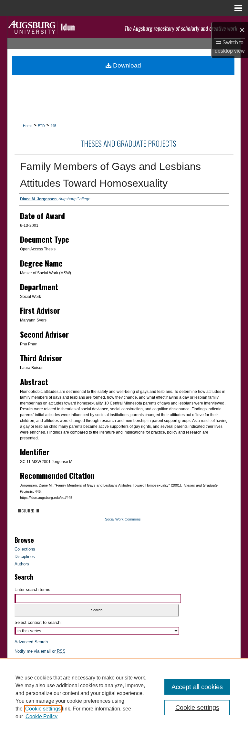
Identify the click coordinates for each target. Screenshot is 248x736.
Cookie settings (43, 708)
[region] (124, 697)
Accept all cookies (197, 686)
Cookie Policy (41, 716)
